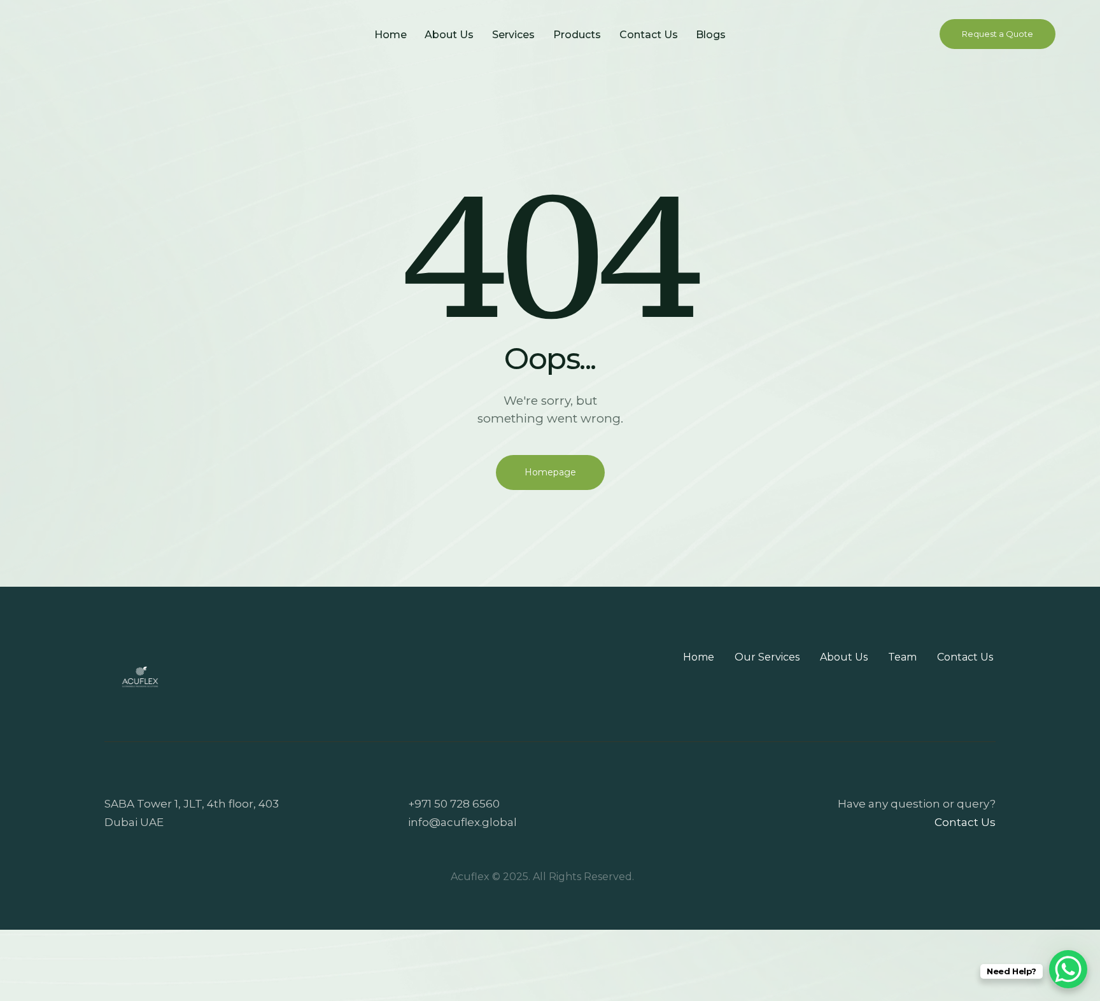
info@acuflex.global (462, 822)
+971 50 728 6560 (454, 803)
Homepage (550, 472)
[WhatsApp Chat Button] (1068, 969)
